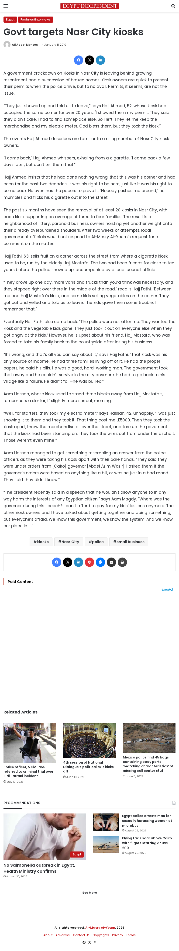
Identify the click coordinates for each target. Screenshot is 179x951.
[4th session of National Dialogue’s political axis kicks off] (89, 740)
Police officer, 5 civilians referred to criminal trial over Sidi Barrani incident (28, 771)
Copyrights (101, 935)
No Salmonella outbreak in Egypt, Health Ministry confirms (39, 868)
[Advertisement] (89, 650)
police (98, 541)
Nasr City (70, 541)
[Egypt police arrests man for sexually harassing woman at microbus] (106, 822)
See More (89, 892)
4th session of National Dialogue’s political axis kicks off (88, 767)
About (47, 935)
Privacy (117, 935)
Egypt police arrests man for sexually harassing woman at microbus (147, 820)
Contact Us (81, 935)
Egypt (10, 19)
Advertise (62, 935)
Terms (131, 935)
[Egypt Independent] (89, 6)
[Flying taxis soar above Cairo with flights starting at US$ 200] (106, 844)
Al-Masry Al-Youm (100, 927)
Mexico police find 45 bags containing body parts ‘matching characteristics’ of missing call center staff (148, 764)
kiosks (43, 541)
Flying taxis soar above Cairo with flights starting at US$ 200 (147, 843)
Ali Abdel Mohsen (25, 45)
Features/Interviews (36, 19)
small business (131, 541)
